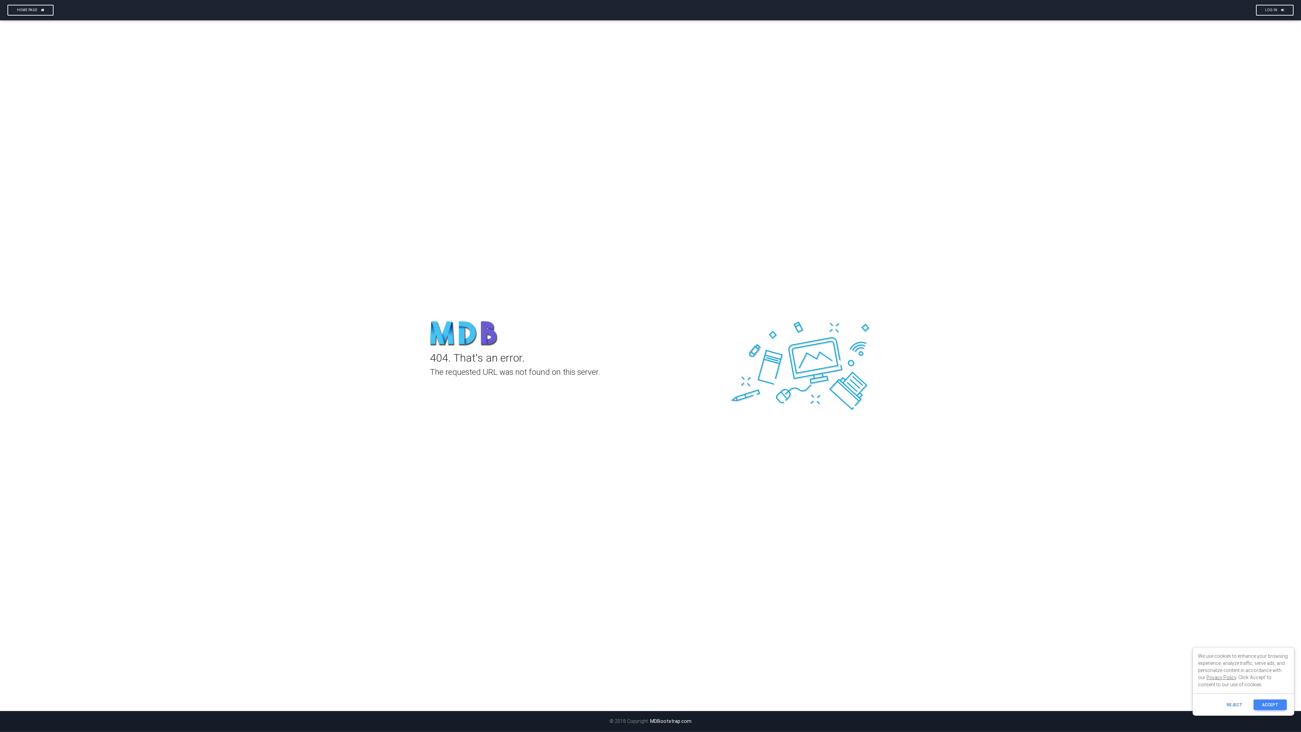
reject (1234, 704)
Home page (27, 10)
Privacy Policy (1221, 677)
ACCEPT (1270, 704)
